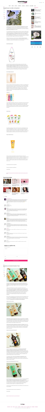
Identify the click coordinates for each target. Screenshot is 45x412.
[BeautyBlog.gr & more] (22, 2)
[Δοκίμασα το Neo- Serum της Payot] (33, 13)
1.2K (36, 44)
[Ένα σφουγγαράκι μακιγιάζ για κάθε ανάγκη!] (25, 181)
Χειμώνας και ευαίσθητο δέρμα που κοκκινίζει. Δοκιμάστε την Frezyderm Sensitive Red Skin (15, 185)
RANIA (7, 228)
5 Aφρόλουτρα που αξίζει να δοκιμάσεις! (11, 8)
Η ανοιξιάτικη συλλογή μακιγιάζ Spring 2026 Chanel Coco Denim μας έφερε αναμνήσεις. (38, 10)
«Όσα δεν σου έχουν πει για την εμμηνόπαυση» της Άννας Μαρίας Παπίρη (38, 22)
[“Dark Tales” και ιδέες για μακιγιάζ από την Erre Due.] (25, 189)
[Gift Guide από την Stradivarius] (7, 189)
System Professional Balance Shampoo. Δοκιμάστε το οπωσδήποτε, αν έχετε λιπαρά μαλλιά (7, 185)
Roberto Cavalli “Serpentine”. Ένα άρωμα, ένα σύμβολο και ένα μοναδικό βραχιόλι (15, 194)
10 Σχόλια (6, 196)
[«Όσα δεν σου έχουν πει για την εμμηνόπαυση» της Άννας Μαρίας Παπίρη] (33, 22)
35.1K (36, 41)
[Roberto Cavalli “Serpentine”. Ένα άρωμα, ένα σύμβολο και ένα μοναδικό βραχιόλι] (16, 189)
